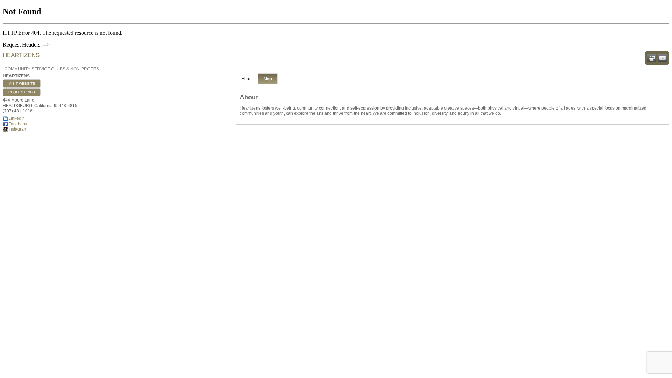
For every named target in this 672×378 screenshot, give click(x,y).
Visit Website (22, 83)
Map (268, 79)
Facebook (17, 123)
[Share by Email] (662, 58)
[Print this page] (652, 58)
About (247, 79)
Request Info (21, 92)
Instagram (17, 129)
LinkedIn (16, 118)
